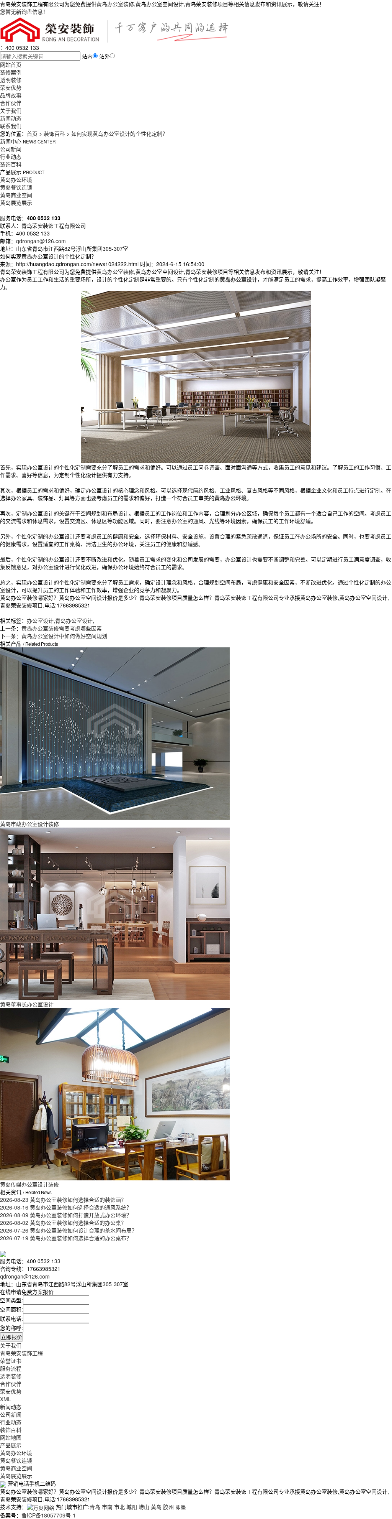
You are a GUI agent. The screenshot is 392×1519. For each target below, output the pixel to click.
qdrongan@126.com (41, 241)
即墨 (180, 1507)
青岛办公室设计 (74, 620)
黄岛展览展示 (16, 202)
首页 (32, 133)
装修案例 (10, 72)
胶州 (168, 1507)
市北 (119, 1507)
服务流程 (10, 1368)
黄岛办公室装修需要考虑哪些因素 (61, 628)
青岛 (95, 1507)
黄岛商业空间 (16, 195)
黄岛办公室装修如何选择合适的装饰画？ (63, 1199)
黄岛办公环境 (16, 179)
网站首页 (10, 64)
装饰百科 (54, 133)
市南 (107, 1507)
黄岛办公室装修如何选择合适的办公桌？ (63, 1222)
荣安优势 (10, 87)
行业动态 (10, 156)
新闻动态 (10, 118)
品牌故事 (10, 95)
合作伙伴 (10, 103)
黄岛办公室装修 (115, 4)
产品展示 (10, 1445)
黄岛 (156, 1507)
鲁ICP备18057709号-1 (48, 1515)
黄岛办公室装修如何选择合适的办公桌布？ (66, 1238)
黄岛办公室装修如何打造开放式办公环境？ (66, 1215)
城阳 (131, 1507)
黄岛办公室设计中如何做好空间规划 (64, 636)
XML (5, 1399)
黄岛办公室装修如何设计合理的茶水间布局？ (68, 1230)
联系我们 (10, 126)
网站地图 (10, 1437)
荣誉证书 (10, 1360)
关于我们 (10, 110)
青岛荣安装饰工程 (21, 1353)
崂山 (144, 1507)
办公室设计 (40, 620)
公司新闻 (10, 149)
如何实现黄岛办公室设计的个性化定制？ (119, 133)
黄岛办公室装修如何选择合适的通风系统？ (66, 1207)
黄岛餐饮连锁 (16, 187)
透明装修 (10, 80)
